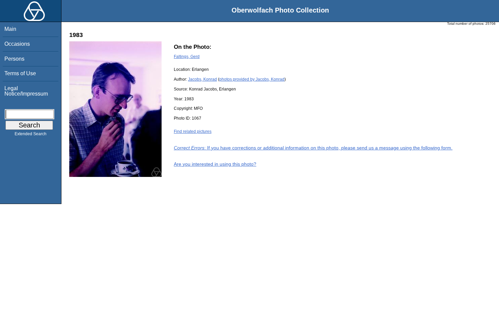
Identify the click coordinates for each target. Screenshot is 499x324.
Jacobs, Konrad (202, 79)
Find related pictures (192, 131)
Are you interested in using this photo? (215, 164)
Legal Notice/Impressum (26, 91)
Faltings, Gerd (187, 56)
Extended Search (31, 134)
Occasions (17, 44)
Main (10, 29)
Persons (14, 59)
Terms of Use (20, 73)
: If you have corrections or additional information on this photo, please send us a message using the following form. (313, 147)
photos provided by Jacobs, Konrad (251, 79)
